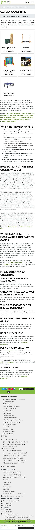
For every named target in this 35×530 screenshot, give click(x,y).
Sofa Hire (24, 113)
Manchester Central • (8, 458)
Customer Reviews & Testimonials (13, 494)
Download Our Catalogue (11, 406)
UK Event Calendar (9, 466)
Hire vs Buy (6, 427)
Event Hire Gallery (9, 491)
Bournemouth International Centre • (12, 452)
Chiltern (26, 441)
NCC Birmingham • (23, 460)
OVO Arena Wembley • (19, 462)
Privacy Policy (7, 503)
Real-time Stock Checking (11, 422)
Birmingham (15, 441)
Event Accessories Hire (11, 117)
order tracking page (7, 362)
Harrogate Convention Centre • (11, 455)
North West (20, 443)
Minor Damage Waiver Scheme (13, 420)
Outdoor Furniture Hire (8, 121)
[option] (8, 39)
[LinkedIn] (14, 389)
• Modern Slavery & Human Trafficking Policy (14, 477)
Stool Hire (31, 113)
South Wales (6, 444)
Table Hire (16, 113)
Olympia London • (8, 462)
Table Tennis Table (8, 93)
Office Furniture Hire (21, 119)
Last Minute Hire (8, 415)
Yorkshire (21, 444)
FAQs (5, 436)
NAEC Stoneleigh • (19, 458)
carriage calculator (12, 351)
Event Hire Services (9, 397)
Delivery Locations (8, 446)
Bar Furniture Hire (6, 115)
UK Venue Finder (8, 448)
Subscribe (27, 389)
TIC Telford (14, 463)
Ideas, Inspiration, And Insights (13, 496)
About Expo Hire (8, 469)
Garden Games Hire (26, 117)
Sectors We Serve (8, 429)
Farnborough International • (19, 453)
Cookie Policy (7, 505)
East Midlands (12, 443)
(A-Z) (15, 446)
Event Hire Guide (8, 411)
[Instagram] (9, 389)
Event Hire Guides (9, 431)
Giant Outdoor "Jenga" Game (9, 48)
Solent (26, 443)
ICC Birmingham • (24, 455)
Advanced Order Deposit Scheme (14, 399)
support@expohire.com (10, 514)
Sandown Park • (7, 463)
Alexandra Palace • (17, 450)
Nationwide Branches (10, 439)
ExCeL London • (7, 453)
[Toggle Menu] (32, 2)
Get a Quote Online (9, 408)
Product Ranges (8, 434)
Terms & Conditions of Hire (11, 501)
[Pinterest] (11, 389)
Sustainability (7, 487)
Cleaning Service (8, 401)
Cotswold (5, 443)
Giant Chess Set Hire (26, 70)
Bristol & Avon (6, 441)
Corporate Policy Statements (12, 472)
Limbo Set (26, 47)
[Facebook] (6, 389)
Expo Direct (7, 482)
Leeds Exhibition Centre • (16, 457)
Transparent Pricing (9, 424)
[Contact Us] (29, 2)
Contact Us (5, 508)
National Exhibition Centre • (10, 460)
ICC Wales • (6, 457)
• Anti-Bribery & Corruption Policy (12, 474)
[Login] (26, 2)
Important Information (10, 498)
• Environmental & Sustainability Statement (14, 475)
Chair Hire (9, 113)
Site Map (6, 489)
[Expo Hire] (5, 2)
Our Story (6, 484)
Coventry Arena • (26, 452)
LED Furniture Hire (6, 119)
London (21, 441)
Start (26, 528)
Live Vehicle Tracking (10, 417)
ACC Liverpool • (7, 450)
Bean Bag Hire (18, 115)
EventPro (6, 480)
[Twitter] (3, 389)
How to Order (7, 413)
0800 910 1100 (7, 511)
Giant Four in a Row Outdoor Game (9, 71)
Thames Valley (14, 444)
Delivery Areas (7, 404)
